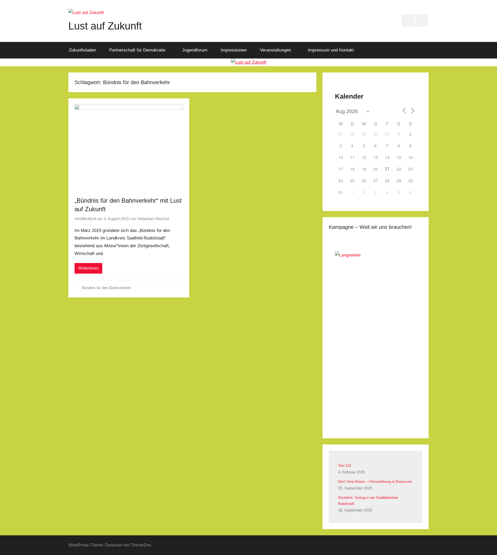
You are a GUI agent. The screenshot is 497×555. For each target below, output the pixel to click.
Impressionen (234, 50)
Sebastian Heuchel (153, 218)
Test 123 (344, 466)
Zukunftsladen (82, 50)
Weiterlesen (88, 268)
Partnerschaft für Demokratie (137, 50)
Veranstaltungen (275, 50)
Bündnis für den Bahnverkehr (106, 288)
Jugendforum (194, 50)
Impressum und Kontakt (331, 50)
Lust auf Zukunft (105, 26)
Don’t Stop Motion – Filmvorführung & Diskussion (375, 482)
